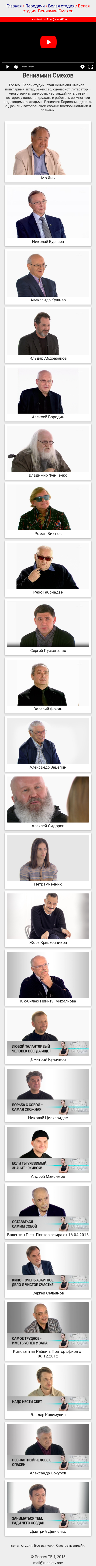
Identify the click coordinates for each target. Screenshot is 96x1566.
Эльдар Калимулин (48, 1414)
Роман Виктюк (48, 533)
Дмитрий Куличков (48, 1059)
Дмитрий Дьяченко (48, 1531)
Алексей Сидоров (48, 825)
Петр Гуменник (48, 884)
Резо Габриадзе (48, 592)
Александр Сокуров (48, 1473)
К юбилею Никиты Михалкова (48, 1001)
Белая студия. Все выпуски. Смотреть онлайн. (48, 1545)
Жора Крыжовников (48, 942)
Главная (14, 5)
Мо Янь (48, 178)
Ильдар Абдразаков (48, 358)
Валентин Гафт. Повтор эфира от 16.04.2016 (48, 1234)
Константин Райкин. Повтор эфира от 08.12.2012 (48, 1353)
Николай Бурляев (48, 241)
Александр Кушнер (48, 300)
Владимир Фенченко (48, 475)
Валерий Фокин (48, 709)
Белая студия (61, 5)
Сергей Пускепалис (48, 650)
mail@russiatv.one (48, 1563)
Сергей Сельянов (48, 1293)
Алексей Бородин (48, 417)
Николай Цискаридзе (48, 1117)
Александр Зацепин (48, 767)
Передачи (35, 5)
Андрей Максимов (48, 1176)
